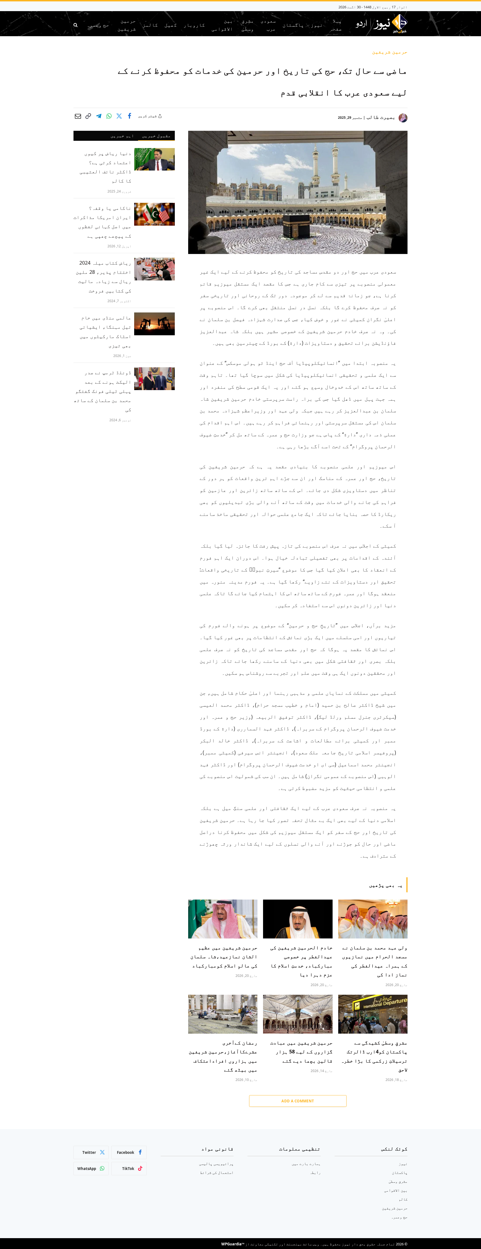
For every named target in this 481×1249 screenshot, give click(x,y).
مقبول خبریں (156, 135)
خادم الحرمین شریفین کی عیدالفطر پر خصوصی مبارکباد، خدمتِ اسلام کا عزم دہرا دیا (301, 961)
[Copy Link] (88, 116)
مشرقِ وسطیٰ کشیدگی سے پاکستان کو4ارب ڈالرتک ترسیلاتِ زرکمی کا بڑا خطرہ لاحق (374, 1056)
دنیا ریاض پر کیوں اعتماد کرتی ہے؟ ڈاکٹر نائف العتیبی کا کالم (105, 167)
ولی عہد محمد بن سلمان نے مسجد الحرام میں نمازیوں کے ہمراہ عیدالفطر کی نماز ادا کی (375, 961)
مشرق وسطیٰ (248, 24)
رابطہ (315, 1172)
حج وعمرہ (97, 24)
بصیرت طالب (381, 117)
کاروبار (194, 24)
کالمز (150, 24)
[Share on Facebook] (129, 116)
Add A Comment (297, 1100)
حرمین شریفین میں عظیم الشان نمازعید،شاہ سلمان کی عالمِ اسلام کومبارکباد (223, 956)
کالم (403, 1199)
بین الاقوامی (222, 24)
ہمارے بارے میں (306, 1163)
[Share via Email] (77, 116)
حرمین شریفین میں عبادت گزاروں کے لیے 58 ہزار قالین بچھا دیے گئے (301, 1051)
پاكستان (293, 24)
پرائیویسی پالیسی (216, 1163)
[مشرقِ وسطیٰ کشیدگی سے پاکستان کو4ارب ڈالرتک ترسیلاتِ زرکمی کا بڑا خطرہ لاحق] (373, 1014)
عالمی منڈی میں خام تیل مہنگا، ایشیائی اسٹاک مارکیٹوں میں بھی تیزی (105, 331)
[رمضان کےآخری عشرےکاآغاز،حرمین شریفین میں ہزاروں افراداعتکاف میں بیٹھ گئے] (222, 1014)
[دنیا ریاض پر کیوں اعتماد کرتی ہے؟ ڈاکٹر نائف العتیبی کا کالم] (154, 159)
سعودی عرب (268, 24)
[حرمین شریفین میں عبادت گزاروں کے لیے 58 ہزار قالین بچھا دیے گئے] (297, 1014)
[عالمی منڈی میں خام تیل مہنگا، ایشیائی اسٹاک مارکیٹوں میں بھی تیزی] (154, 323)
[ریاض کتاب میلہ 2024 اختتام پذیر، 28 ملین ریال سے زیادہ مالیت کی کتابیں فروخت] (154, 269)
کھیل (171, 24)
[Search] (76, 25)
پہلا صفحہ (336, 24)
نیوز (317, 24)
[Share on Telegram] (98, 116)
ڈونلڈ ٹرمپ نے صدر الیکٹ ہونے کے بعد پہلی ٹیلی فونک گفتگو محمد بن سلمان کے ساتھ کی (102, 391)
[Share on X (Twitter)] (119, 116)
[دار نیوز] (381, 24)
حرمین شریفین (126, 24)
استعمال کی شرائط (217, 1172)
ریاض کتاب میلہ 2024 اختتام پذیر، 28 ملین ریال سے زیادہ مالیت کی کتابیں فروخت (103, 276)
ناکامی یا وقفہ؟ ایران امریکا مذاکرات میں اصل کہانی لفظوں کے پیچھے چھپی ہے (102, 222)
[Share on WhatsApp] (108, 116)
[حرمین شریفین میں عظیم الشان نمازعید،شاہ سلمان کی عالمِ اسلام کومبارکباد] (222, 919)
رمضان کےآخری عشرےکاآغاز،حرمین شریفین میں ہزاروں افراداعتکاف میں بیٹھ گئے (223, 1056)
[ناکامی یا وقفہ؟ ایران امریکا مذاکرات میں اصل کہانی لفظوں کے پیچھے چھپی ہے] (154, 214)
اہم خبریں (122, 135)
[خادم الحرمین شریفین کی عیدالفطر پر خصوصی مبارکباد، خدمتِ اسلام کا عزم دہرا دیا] (297, 919)
